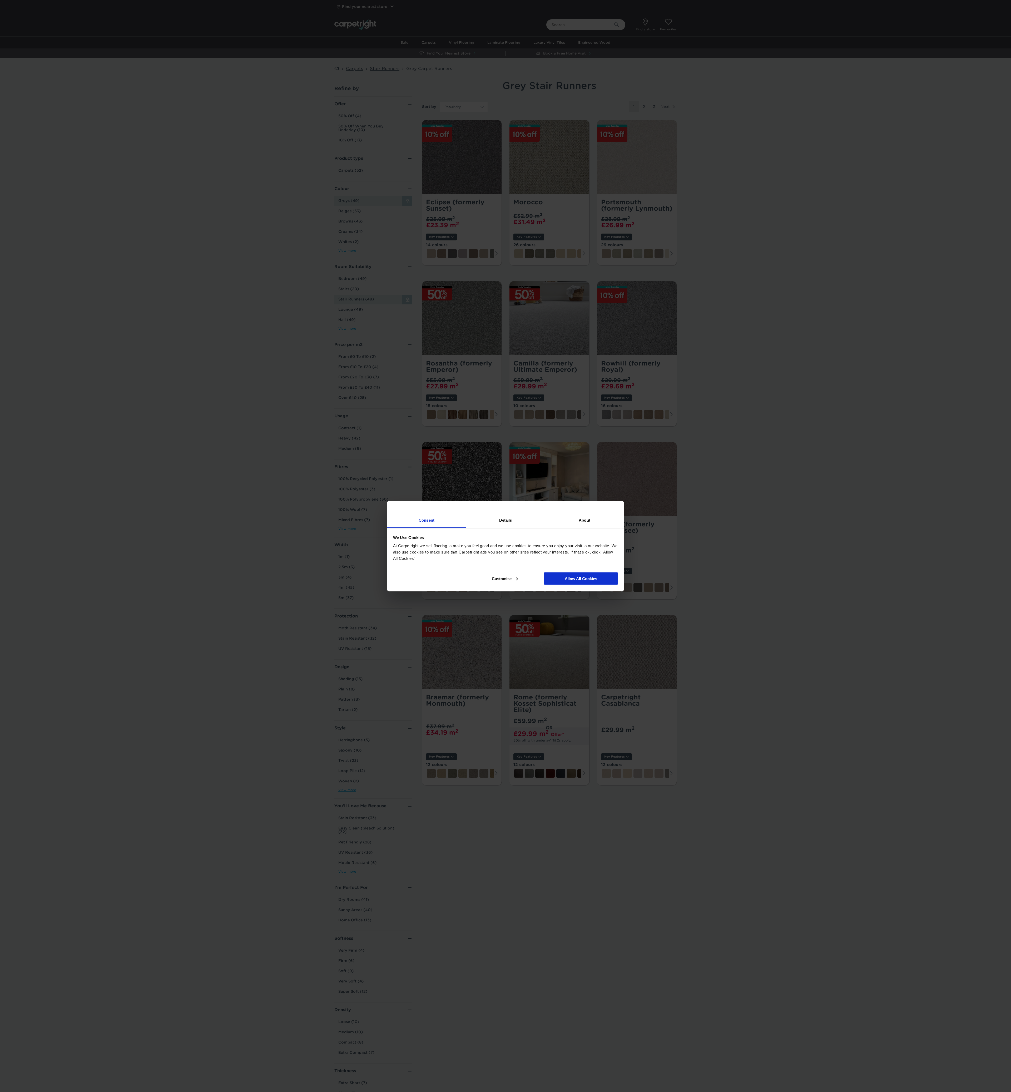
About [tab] (584, 520)
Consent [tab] (426, 520)
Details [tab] (505, 520)
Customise (502, 578)
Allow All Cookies (581, 578)
